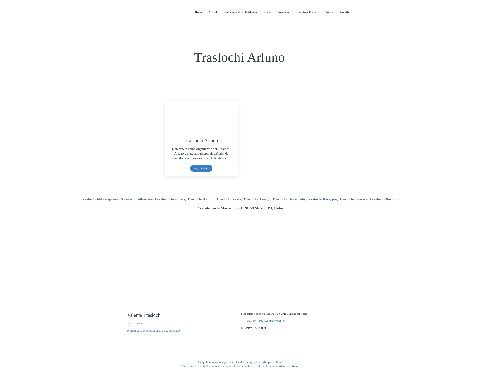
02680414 (137, 323)
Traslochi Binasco (353, 199)
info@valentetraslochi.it (272, 321)
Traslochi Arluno (201, 140)
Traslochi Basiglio (384, 199)
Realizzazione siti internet (229, 366)
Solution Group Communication (266, 366)
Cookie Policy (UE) (248, 362)
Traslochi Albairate (137, 199)
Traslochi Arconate (170, 199)
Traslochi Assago (256, 199)
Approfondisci (203, 169)
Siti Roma (292, 366)
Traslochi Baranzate (288, 199)
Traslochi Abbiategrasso (100, 199)
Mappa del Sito (272, 362)
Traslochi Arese (228, 199)
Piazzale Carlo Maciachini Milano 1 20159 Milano (154, 330)
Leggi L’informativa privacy (215, 362)
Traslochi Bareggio (322, 199)
